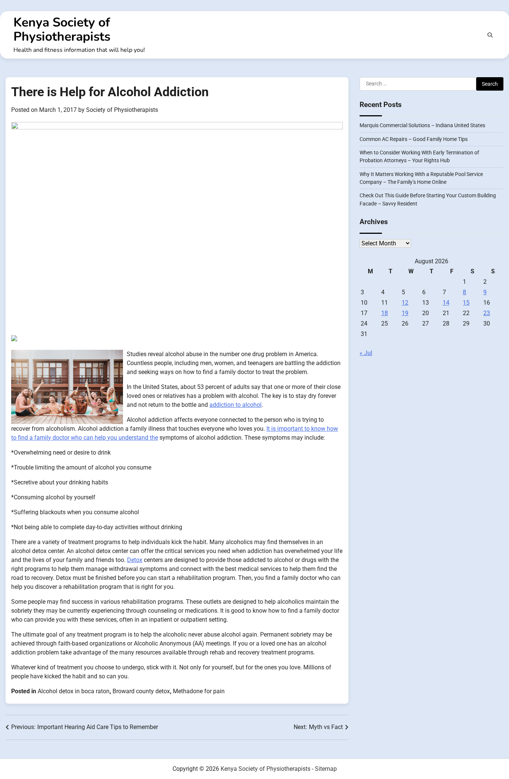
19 (405, 313)
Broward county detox (141, 691)
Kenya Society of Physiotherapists (61, 29)
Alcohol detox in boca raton (74, 691)
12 (405, 302)
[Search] (490, 35)
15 (466, 302)
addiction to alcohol (235, 404)
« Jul (366, 352)
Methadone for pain (199, 691)
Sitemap (326, 768)
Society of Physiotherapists (122, 109)
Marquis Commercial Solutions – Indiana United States (422, 125)
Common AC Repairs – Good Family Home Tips (414, 139)
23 (486, 313)
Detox (134, 559)
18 (384, 313)
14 (446, 302)
